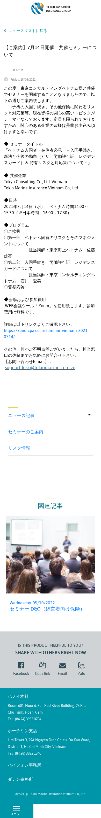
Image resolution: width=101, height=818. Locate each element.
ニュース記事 (21, 415)
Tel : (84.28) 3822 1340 (24, 753)
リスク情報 (19, 448)
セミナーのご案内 (25, 431)
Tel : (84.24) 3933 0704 (24, 719)
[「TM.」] (51, 8)
